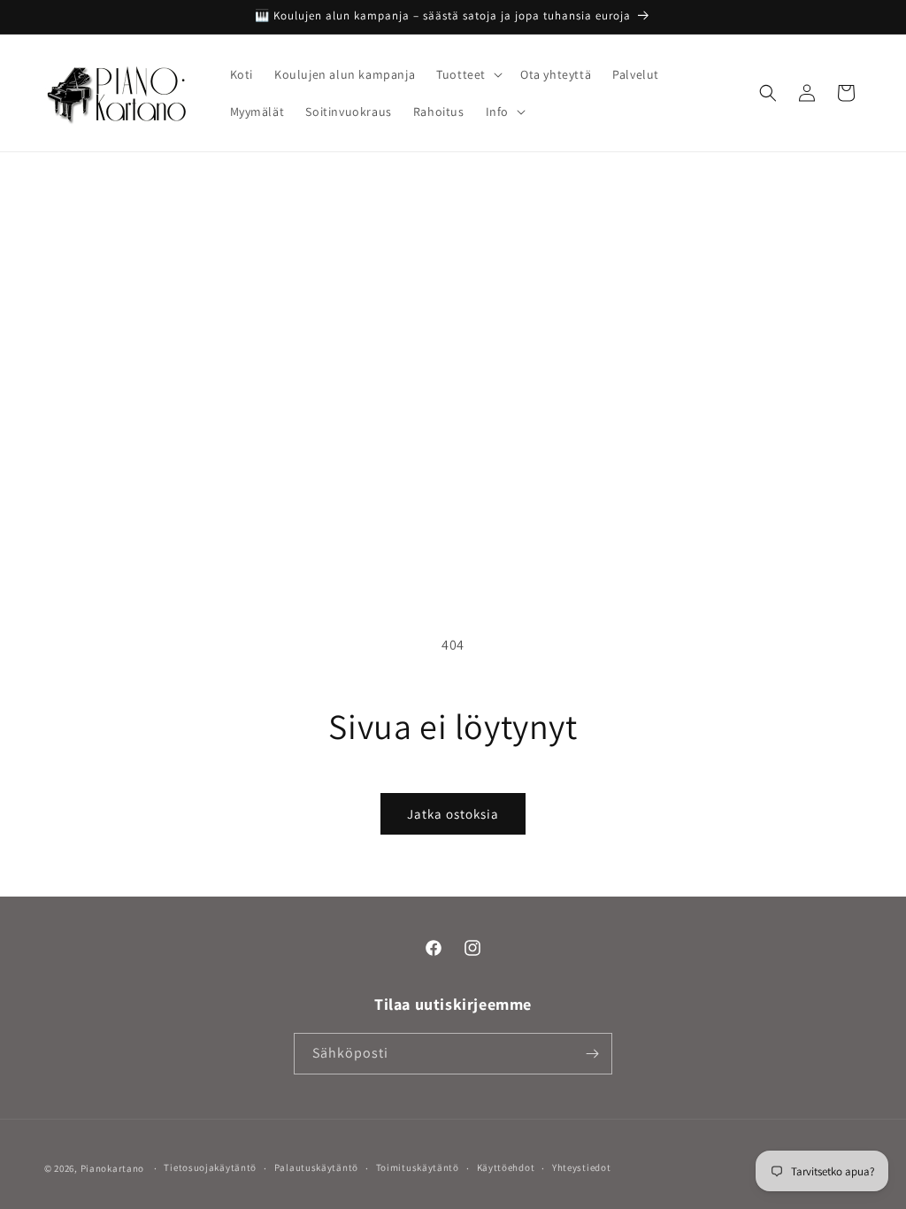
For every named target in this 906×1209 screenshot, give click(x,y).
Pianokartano (112, 1168)
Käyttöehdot (506, 1167)
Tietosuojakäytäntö (210, 1167)
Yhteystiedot (581, 1167)
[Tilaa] (591, 1053)
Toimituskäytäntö (417, 1167)
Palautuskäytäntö (316, 1167)
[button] (468, 74)
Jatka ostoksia (453, 813)
